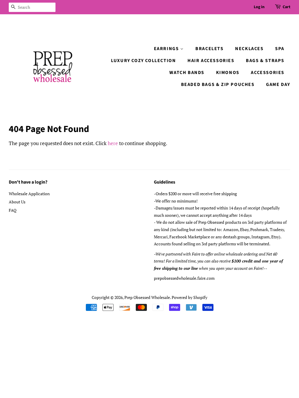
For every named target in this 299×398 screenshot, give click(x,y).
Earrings (167, 48)
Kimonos (227, 72)
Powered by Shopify (189, 297)
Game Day (278, 84)
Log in (259, 7)
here (113, 143)
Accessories (267, 72)
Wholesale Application (29, 193)
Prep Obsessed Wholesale (147, 297)
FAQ (12, 210)
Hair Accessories (210, 60)
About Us (17, 202)
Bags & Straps (265, 60)
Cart (286, 7)
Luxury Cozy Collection (143, 60)
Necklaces (249, 48)
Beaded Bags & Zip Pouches (218, 84)
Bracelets (209, 48)
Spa (279, 48)
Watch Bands (186, 72)
